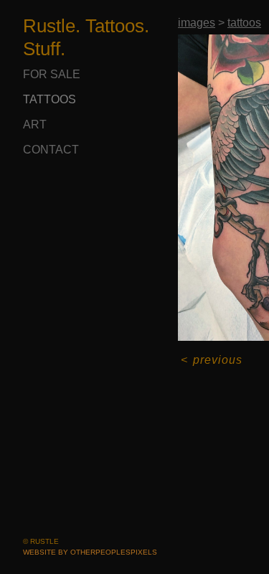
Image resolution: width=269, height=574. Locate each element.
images (196, 23)
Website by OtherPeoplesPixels (90, 552)
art (35, 124)
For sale (51, 74)
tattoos (49, 99)
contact (51, 150)
